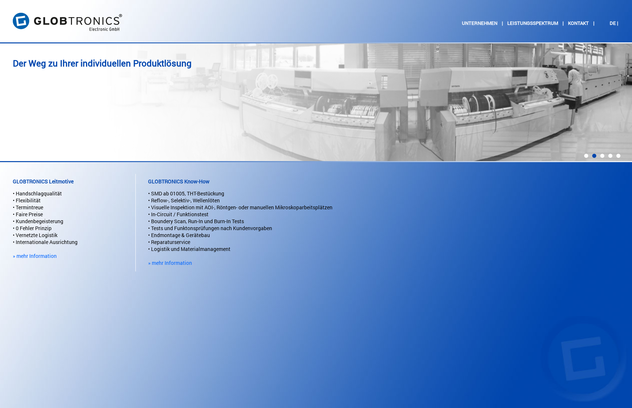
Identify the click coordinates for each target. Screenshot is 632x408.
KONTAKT (578, 23)
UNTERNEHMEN (479, 23)
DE (613, 23)
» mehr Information (35, 255)
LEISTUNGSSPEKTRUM (532, 23)
